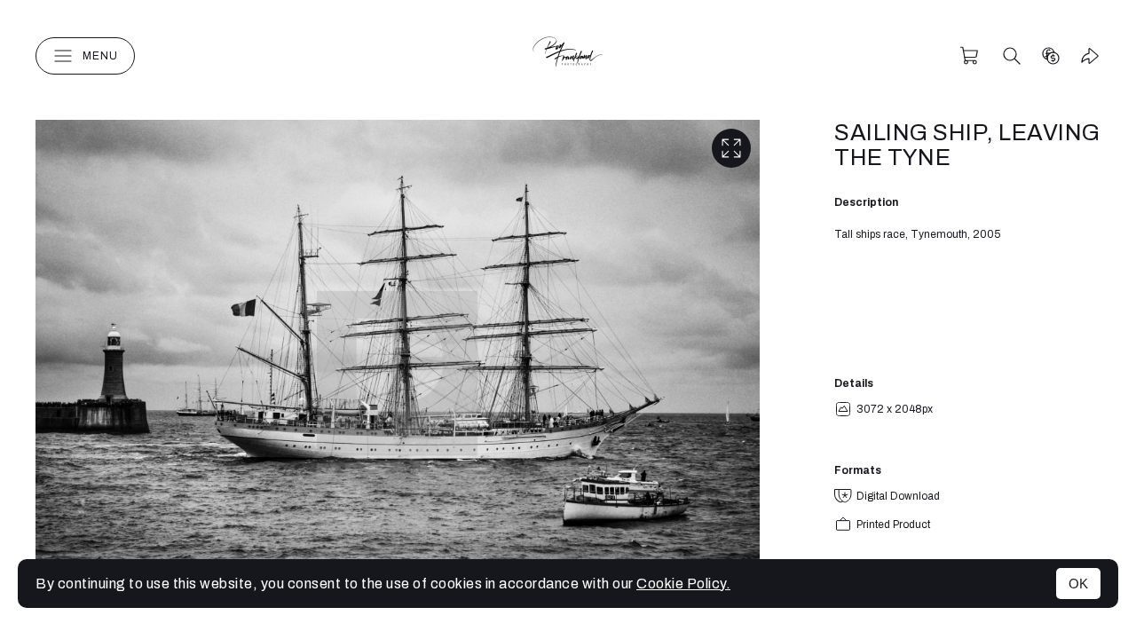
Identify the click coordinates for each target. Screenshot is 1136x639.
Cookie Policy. (683, 583)
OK (1078, 583)
